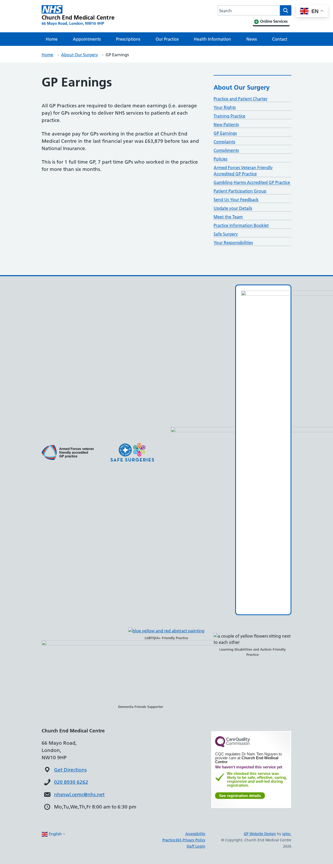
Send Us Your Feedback (236, 199)
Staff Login (196, 846)
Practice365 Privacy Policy (183, 840)
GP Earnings (225, 133)
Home (51, 39)
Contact (279, 39)
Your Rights (225, 107)
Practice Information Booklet (241, 225)
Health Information (212, 39)
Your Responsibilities (233, 242)
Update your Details (233, 208)
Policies (220, 159)
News (251, 39)
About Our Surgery (79, 54)
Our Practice (167, 39)
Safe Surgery (226, 234)
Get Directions (70, 770)
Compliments (226, 150)
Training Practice (229, 116)
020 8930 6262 (71, 782)
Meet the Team (228, 216)
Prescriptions (128, 39)
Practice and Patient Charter (240, 98)
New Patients (226, 124)
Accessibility (195, 833)
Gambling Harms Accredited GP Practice (252, 182)
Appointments (87, 39)
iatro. (286, 833)
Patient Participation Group (240, 191)
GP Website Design (260, 833)
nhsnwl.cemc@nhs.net (79, 795)
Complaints (224, 141)
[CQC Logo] (232, 746)
